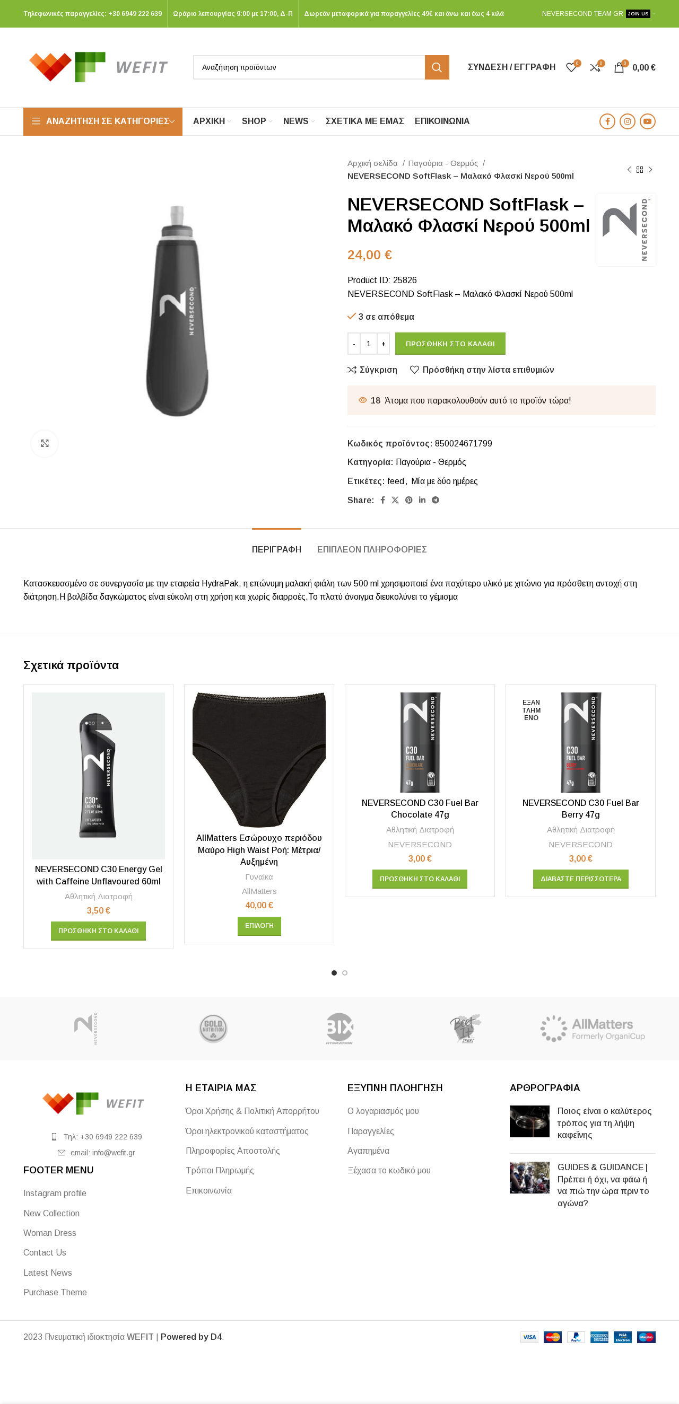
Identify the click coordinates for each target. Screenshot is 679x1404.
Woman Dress (49, 1233)
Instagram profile (54, 1193)
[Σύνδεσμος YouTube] (648, 121)
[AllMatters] (592, 1028)
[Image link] (96, 1103)
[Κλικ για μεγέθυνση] (44, 444)
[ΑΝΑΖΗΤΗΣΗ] (437, 67)
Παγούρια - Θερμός (444, 163)
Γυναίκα (259, 876)
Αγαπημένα (368, 1150)
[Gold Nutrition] (213, 1028)
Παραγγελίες (370, 1131)
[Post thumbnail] (530, 1125)
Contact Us (44, 1252)
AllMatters (259, 891)
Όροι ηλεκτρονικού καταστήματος (247, 1131)
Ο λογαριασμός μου (383, 1111)
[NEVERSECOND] (86, 1028)
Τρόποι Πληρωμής (220, 1170)
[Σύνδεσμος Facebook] (607, 121)
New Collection (51, 1213)
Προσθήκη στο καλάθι (450, 344)
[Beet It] (466, 1028)
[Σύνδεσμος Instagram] (628, 121)
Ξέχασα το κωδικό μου (389, 1170)
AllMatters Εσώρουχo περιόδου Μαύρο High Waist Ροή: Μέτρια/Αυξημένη (259, 849)
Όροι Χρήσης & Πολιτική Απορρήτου (252, 1111)
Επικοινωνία (209, 1190)
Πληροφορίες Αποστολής (233, 1150)
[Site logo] (102, 66)
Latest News (47, 1272)
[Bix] (339, 1028)
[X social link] (395, 500)
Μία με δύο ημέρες (444, 481)
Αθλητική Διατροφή (99, 896)
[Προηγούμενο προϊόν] (629, 169)
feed (395, 481)
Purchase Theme (55, 1292)
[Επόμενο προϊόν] (650, 169)
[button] (98, 931)
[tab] (276, 544)
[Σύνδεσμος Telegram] (435, 500)
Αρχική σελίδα (373, 163)
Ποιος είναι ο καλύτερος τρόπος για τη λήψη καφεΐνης (605, 1123)
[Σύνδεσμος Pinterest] (409, 500)
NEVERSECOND (420, 844)
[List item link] (96, 1137)
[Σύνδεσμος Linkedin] (422, 500)
